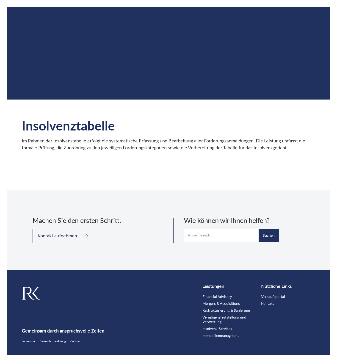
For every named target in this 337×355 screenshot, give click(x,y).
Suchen (269, 235)
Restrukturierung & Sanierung (226, 310)
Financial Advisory (217, 297)
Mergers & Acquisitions (221, 303)
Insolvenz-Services (217, 329)
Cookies (75, 341)
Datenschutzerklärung (52, 341)
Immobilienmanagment (220, 336)
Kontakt (267, 303)
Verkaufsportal (273, 297)
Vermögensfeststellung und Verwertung (224, 320)
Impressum (28, 341)
